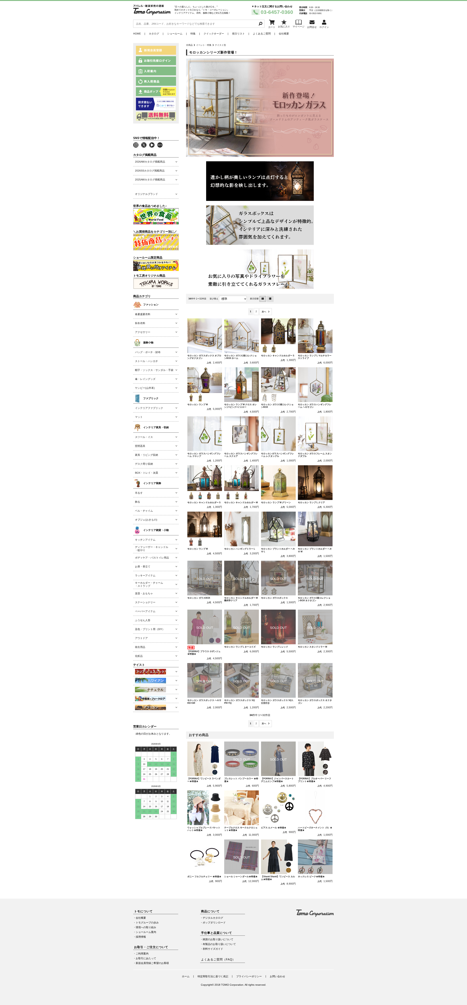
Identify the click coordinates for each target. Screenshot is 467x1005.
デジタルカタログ (213, 917)
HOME (137, 33)
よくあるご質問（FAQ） (218, 959)
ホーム (186, 976)
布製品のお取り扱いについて (219, 944)
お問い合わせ (277, 976)
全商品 (189, 45)
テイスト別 (220, 45)
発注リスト (238, 33)
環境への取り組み (146, 927)
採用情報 (141, 936)
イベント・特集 (203, 45)
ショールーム (174, 33)
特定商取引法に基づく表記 (213, 976)
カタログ (154, 33)
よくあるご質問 (262, 33)
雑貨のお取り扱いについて (218, 939)
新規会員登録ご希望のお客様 (152, 963)
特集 (193, 33)
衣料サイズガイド (213, 948)
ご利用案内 (142, 953)
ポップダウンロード (214, 922)
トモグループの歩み (147, 922)
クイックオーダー (214, 33)
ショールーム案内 (146, 932)
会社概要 (284, 33)
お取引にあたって (146, 958)
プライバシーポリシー (249, 976)
